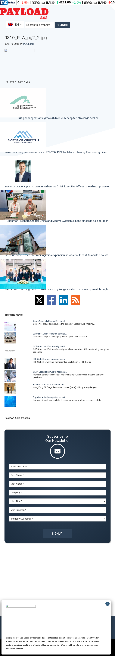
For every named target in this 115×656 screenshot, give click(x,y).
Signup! (57, 533)
